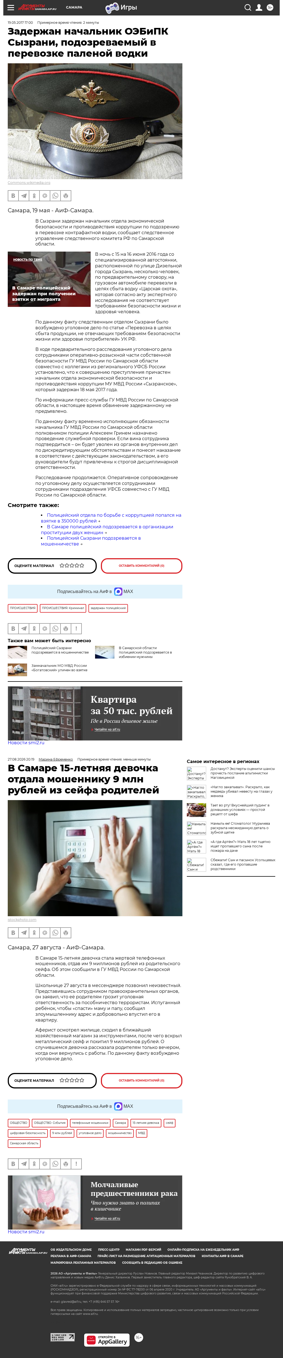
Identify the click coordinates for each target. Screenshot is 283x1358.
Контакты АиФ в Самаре (222, 1256)
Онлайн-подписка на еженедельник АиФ (203, 1250)
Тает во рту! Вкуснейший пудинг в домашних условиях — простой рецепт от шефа (240, 809)
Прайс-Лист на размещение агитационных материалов (146, 1256)
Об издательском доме (71, 1250)
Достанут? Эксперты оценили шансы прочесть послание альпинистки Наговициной (243, 773)
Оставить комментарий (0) (141, 566)
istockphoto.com (22, 920)
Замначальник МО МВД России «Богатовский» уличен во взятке (59, 668)
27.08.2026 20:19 (21, 759)
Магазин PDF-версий (143, 1250)
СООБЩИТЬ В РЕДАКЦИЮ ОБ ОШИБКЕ (152, 1263)
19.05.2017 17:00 (20, 22)
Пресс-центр (108, 1250)
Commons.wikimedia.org (29, 183)
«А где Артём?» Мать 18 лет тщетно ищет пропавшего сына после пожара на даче (241, 846)
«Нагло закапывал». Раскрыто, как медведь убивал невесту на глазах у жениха (241, 791)
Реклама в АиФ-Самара (71, 1256)
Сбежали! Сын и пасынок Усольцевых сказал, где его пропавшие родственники (243, 864)
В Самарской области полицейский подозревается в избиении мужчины (145, 652)
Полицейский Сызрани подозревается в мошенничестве (60, 650)
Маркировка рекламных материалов (83, 1263)
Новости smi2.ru (26, 742)
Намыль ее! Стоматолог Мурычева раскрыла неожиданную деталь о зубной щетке (240, 827)
